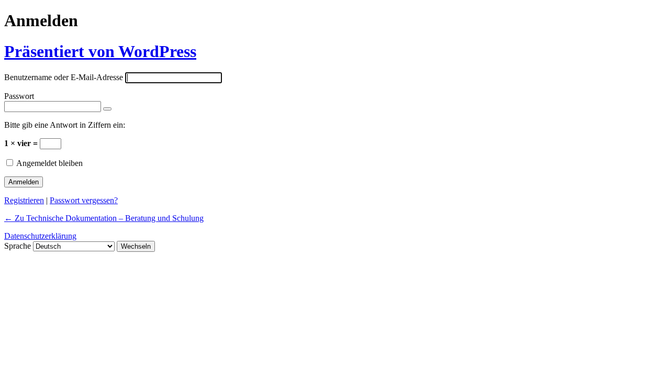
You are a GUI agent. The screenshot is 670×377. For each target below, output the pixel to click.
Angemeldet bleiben (49, 163)
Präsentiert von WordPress (100, 51)
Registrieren (24, 200)
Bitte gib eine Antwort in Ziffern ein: (64, 124)
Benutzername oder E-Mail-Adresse (63, 77)
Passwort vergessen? (84, 200)
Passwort (19, 96)
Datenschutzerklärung (40, 235)
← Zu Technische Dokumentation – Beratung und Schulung (104, 218)
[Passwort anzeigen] (107, 108)
